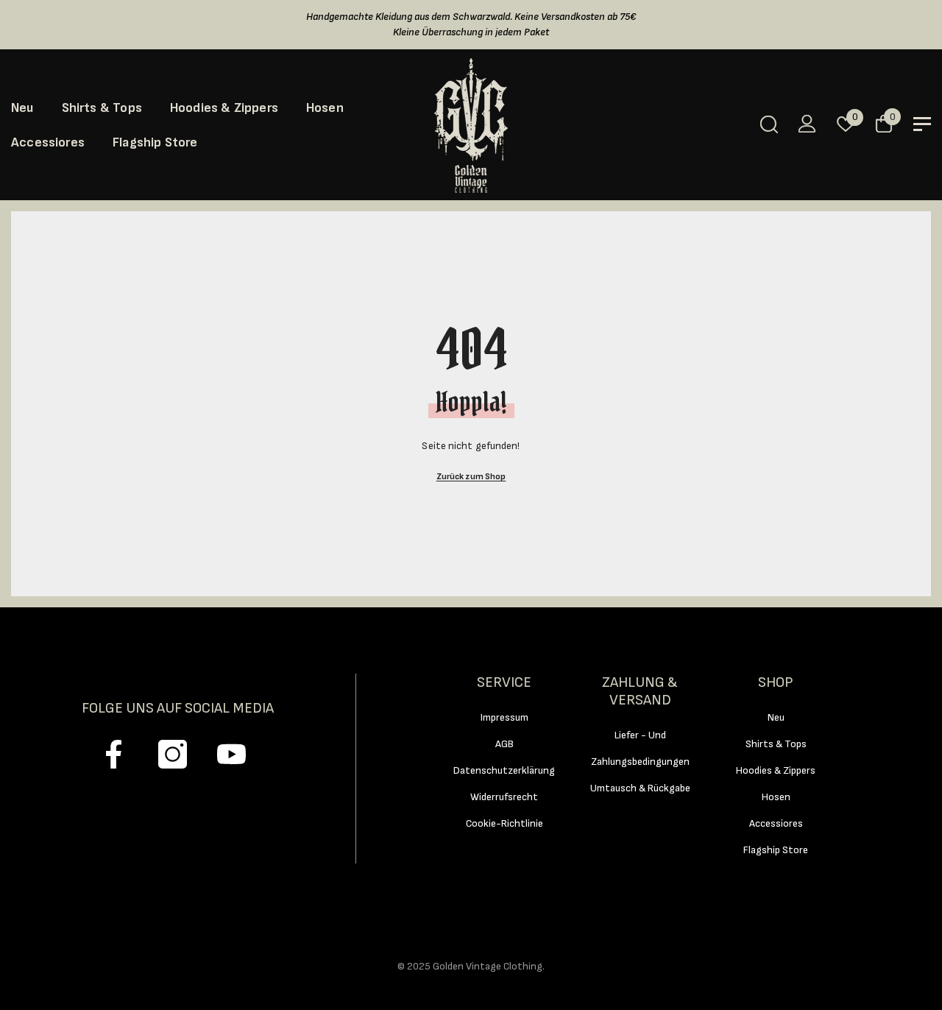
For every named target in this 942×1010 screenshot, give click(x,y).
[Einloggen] (807, 124)
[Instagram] (172, 754)
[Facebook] (114, 754)
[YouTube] (231, 754)
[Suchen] (769, 124)
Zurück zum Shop (471, 476)
